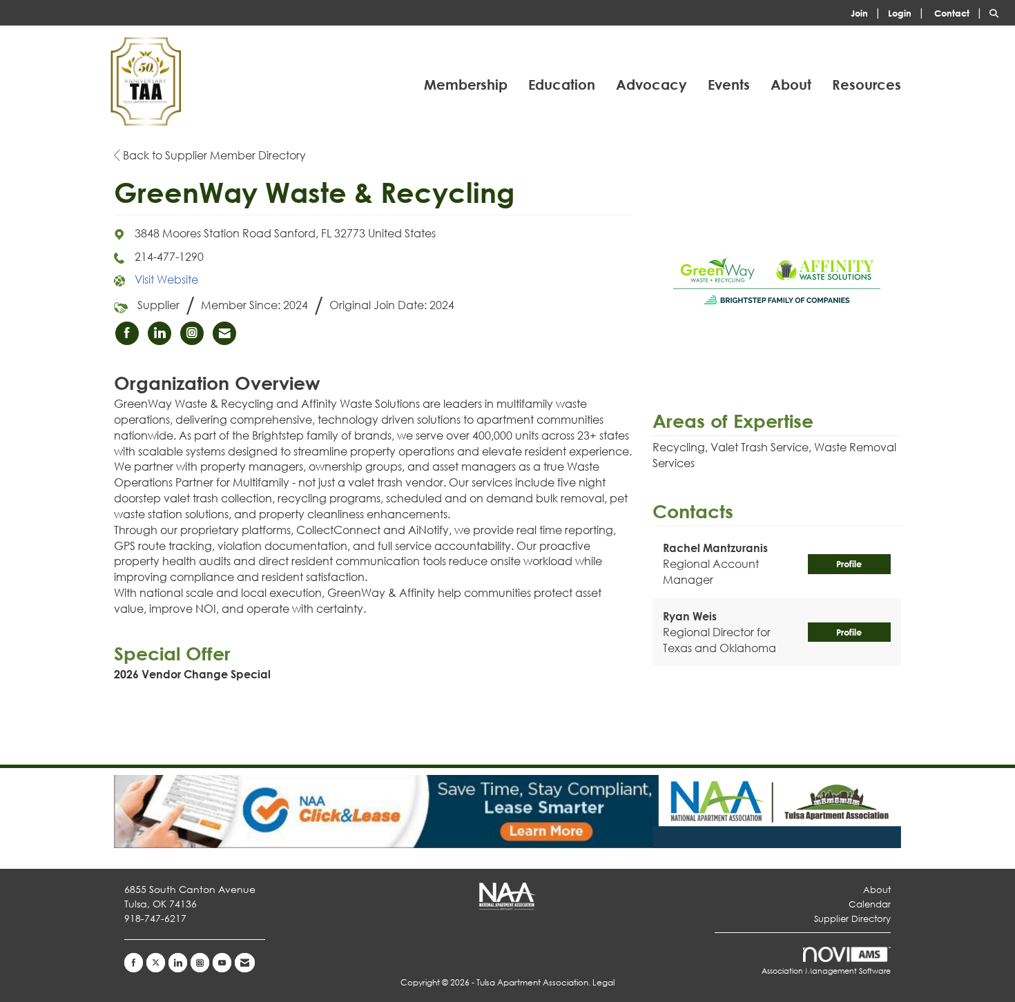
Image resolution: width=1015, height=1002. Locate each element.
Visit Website (166, 279)
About (791, 84)
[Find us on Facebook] (133, 962)
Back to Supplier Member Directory (213, 155)
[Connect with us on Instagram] (200, 962)
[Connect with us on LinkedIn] (177, 962)
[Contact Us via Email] (245, 962)
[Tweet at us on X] (155, 962)
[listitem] (868, 12)
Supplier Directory (852, 919)
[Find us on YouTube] (222, 962)
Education (561, 84)
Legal (603, 982)
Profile (849, 563)
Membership (466, 84)
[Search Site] (997, 12)
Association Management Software (826, 970)
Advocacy (651, 84)
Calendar (870, 904)
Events (729, 84)
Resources (866, 84)
